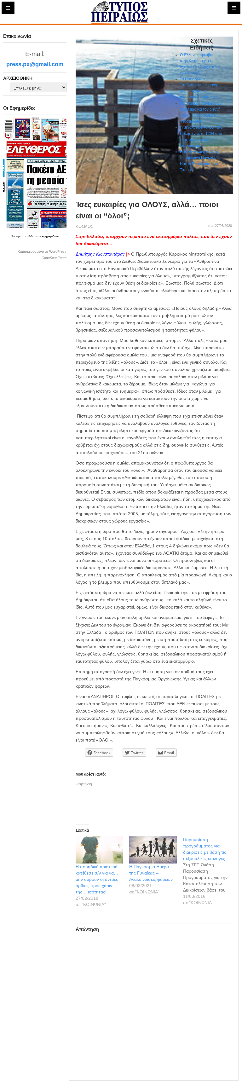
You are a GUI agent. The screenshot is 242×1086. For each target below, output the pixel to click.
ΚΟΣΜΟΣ (84, 226)
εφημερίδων (50, 236)
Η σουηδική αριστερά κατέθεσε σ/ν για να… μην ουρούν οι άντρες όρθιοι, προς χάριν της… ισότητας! (97, 879)
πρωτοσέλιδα (26, 236)
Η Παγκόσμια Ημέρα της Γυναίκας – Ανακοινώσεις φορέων (151, 873)
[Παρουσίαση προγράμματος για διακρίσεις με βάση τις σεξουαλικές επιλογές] (210, 871)
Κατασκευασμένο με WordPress (42, 251)
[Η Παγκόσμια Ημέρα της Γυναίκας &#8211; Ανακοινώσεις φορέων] (152, 850)
